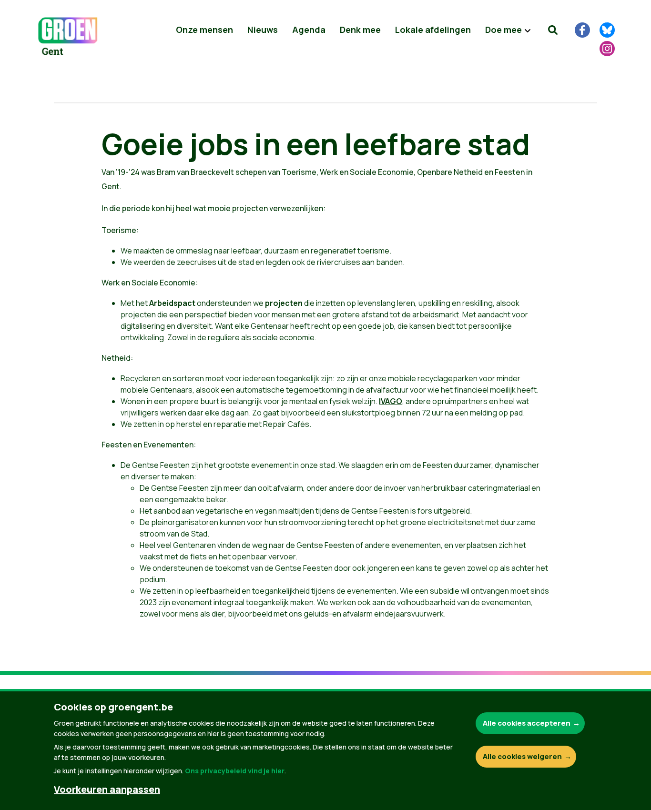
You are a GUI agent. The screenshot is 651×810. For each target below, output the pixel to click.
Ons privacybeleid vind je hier (235, 770)
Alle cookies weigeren (522, 756)
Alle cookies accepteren (526, 723)
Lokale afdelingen (433, 29)
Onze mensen (204, 29)
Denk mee (360, 29)
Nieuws (262, 29)
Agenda (309, 29)
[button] (553, 30)
